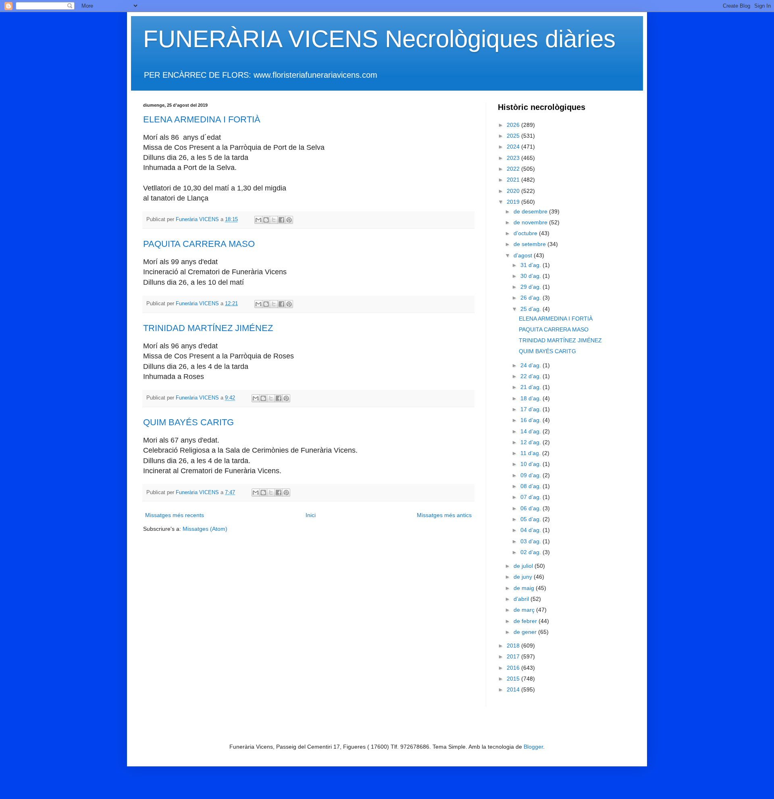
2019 (514, 202)
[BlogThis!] (266, 220)
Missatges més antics (444, 515)
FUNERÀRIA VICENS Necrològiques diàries (379, 38)
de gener (526, 632)
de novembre (531, 222)
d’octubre (526, 233)
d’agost (524, 255)
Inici (311, 515)
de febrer (526, 621)
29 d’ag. (531, 287)
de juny (524, 576)
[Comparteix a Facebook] (281, 220)
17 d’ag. (531, 409)
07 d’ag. (531, 497)
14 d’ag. (531, 431)
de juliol (524, 566)
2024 (514, 146)
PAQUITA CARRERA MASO (199, 244)
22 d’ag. (531, 376)
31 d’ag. (531, 265)
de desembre (531, 211)
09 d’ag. (531, 475)
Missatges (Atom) (205, 529)
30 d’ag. (531, 276)
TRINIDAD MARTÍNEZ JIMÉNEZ (208, 328)
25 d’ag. (531, 309)
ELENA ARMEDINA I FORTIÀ (201, 119)
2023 (514, 158)
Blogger (533, 746)
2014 (514, 689)
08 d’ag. (531, 486)
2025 (514, 135)
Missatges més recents (174, 515)
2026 (514, 125)
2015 (514, 678)
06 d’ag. (531, 508)
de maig (525, 588)
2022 (514, 169)
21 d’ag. (531, 387)
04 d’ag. (531, 530)
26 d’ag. (531, 297)
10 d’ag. (531, 464)
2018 (514, 645)
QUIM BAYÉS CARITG (188, 422)
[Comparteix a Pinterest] (289, 220)
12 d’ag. (531, 442)
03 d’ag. (531, 541)
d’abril (522, 599)
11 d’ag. (531, 453)
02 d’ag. (531, 552)
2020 (514, 191)
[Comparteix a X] (274, 220)
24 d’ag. (531, 365)
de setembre (530, 244)
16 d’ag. (531, 420)
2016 (514, 667)
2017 (514, 656)
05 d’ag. (531, 519)
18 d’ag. (531, 398)
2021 (514, 179)
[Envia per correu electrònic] (258, 220)
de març (525, 609)
